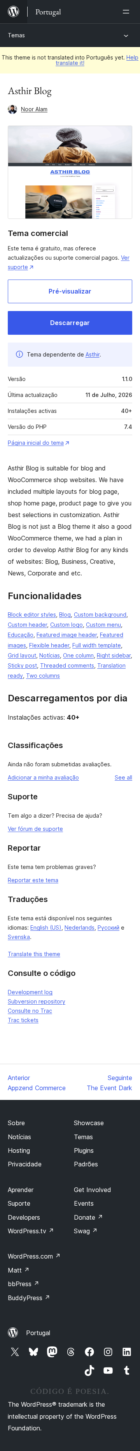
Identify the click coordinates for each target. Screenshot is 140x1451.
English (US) (45, 927)
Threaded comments (67, 665)
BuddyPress (29, 1298)
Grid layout (22, 655)
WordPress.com (34, 1256)
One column (78, 655)
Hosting (19, 1150)
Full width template (96, 645)
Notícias (49, 655)
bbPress (23, 1284)
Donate (88, 1217)
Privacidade (25, 1164)
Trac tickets (23, 1020)
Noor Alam (34, 109)
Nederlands (79, 927)
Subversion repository (36, 1001)
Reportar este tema (33, 880)
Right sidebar (114, 655)
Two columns (43, 675)
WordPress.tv (31, 1231)
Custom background (100, 614)
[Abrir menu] (127, 11)
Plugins (84, 1150)
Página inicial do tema (36, 442)
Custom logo (66, 624)
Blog (65, 614)
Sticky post (22, 665)
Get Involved (92, 1190)
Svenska (19, 937)
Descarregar (70, 323)
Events (84, 1203)
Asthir (93, 354)
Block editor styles (32, 614)
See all (123, 777)
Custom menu (103, 624)
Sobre (16, 1123)
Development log (30, 992)
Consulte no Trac (30, 1010)
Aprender (20, 1190)
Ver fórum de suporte (35, 828)
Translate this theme (34, 954)
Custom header (27, 624)
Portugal (38, 1333)
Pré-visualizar (70, 291)
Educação (20, 634)
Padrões (86, 1164)
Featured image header (67, 634)
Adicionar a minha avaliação (43, 777)
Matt (19, 1270)
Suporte (19, 1203)
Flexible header (49, 645)
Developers (24, 1217)
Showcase (89, 1123)
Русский (108, 927)
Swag (86, 1231)
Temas (16, 35)
